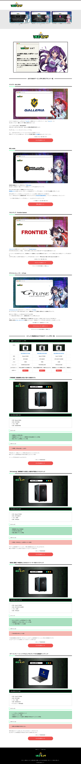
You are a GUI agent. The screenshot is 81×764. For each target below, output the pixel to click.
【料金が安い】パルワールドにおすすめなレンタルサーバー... (19, 24)
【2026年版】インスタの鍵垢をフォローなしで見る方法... (40, 23)
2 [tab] (39, 27)
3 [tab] (40, 27)
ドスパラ (27, 121)
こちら (49, 329)
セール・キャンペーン (19, 320)
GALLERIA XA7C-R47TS (59, 353)
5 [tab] (43, 27)
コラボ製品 (37, 134)
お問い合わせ (43, 749)
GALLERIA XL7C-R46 (25, 353)
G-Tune (34, 309)
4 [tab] (42, 27)
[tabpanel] (20, 18)
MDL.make (28, 185)
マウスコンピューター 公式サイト (39, 326)
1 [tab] (38, 27)
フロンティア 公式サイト (40, 262)
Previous (11, 18)
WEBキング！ (37, 749)
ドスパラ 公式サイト (40, 140)
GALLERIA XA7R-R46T (42, 353)
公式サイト (24, 370)
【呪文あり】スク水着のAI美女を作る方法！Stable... (61, 23)
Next (70, 18)
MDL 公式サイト (39, 204)
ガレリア (50, 121)
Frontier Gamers (32, 249)
